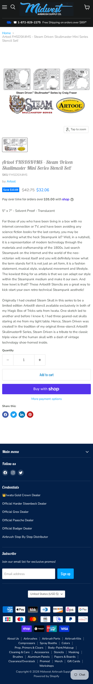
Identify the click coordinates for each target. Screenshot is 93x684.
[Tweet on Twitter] (13, 414)
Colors (66, 643)
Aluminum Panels (39, 657)
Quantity (8, 350)
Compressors (26, 643)
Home (6, 33)
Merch (59, 661)
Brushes (18, 657)
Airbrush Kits (73, 639)
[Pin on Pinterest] (30, 414)
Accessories (41, 652)
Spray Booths (48, 643)
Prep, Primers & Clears (29, 648)
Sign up (65, 573)
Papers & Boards (64, 657)
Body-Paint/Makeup (61, 648)
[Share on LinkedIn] (22, 414)
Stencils (59, 652)
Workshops (46, 666)
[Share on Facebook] (5, 414)
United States (44, 594)
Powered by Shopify (46, 676)
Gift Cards (73, 661)
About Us (13, 639)
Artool (11, 181)
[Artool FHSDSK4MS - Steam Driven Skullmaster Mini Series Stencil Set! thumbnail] (14, 145)
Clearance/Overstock (21, 661)
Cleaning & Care (19, 652)
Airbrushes (30, 639)
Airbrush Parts (51, 639)
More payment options (46, 399)
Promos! (45, 661)
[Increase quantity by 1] (39, 360)
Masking (74, 652)
